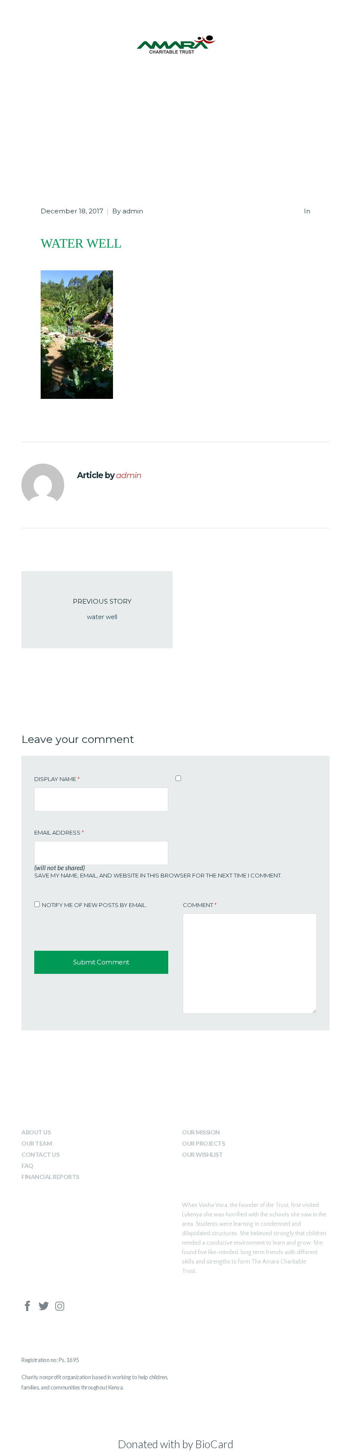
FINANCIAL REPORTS (50, 1176)
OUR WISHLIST (202, 1154)
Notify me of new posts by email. (94, 904)
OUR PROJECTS (203, 1143)
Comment (200, 904)
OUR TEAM (36, 1143)
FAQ (27, 1165)
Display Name (57, 778)
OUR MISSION (201, 1132)
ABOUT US (36, 1132)
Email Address (59, 832)
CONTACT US (40, 1154)
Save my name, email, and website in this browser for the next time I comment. (158, 875)
